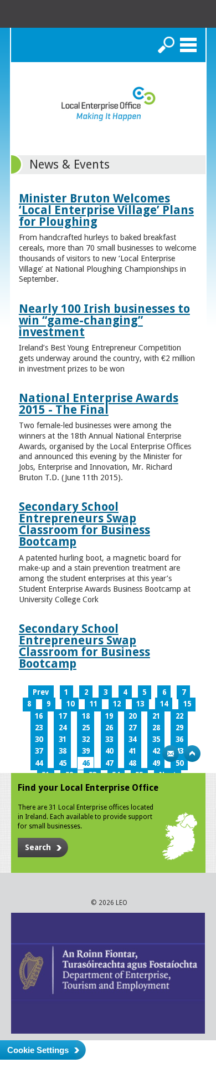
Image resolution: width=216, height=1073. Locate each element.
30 (39, 739)
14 (164, 704)
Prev (41, 692)
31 (62, 739)
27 (132, 728)
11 (93, 704)
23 (39, 728)
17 (62, 716)
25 (86, 728)
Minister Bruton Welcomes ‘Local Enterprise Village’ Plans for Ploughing (106, 209)
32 (86, 739)
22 (179, 716)
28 (156, 728)
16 (39, 716)
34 (132, 739)
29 (179, 728)
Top (192, 753)
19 (109, 716)
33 (109, 739)
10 (70, 704)
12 (117, 704)
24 (62, 728)
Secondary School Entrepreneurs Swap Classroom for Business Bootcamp (84, 524)
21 (156, 716)
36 (179, 739)
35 (156, 739)
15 (187, 704)
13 (140, 704)
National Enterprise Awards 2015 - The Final (98, 403)
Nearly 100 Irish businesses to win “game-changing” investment (104, 320)
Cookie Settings (38, 1050)
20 (132, 716)
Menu (188, 45)
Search (166, 45)
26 (109, 728)
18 (86, 716)
